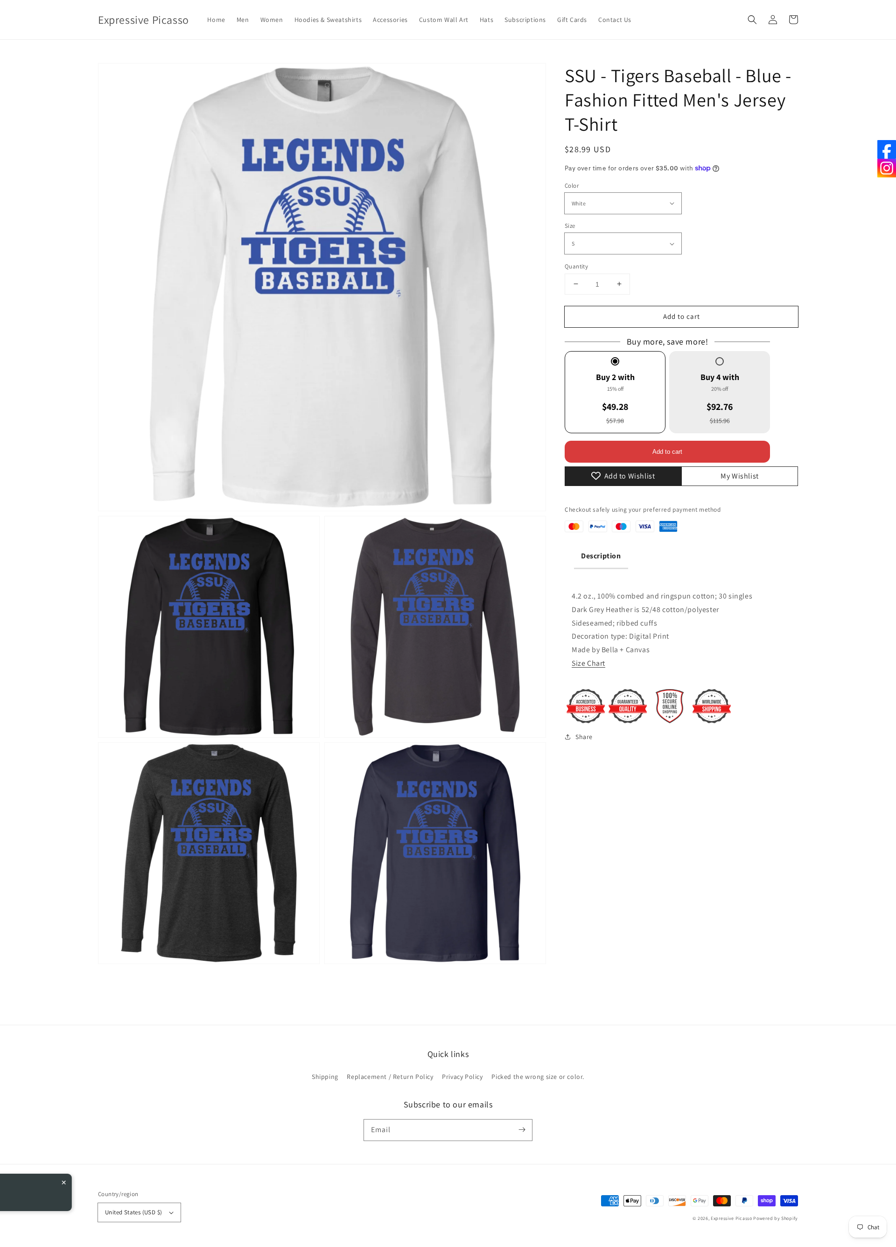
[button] (752, 19)
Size (570, 226)
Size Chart (588, 663)
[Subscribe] (521, 1130)
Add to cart (681, 315)
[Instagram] (886, 168)
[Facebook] (886, 149)
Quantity (576, 266)
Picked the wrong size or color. (537, 1076)
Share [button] (584, 736)
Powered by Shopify (775, 1218)
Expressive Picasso (731, 1218)
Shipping (325, 1076)
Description (601, 556)
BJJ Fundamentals (96, 1191)
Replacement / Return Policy (390, 1076)
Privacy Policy (462, 1076)
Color (572, 185)
